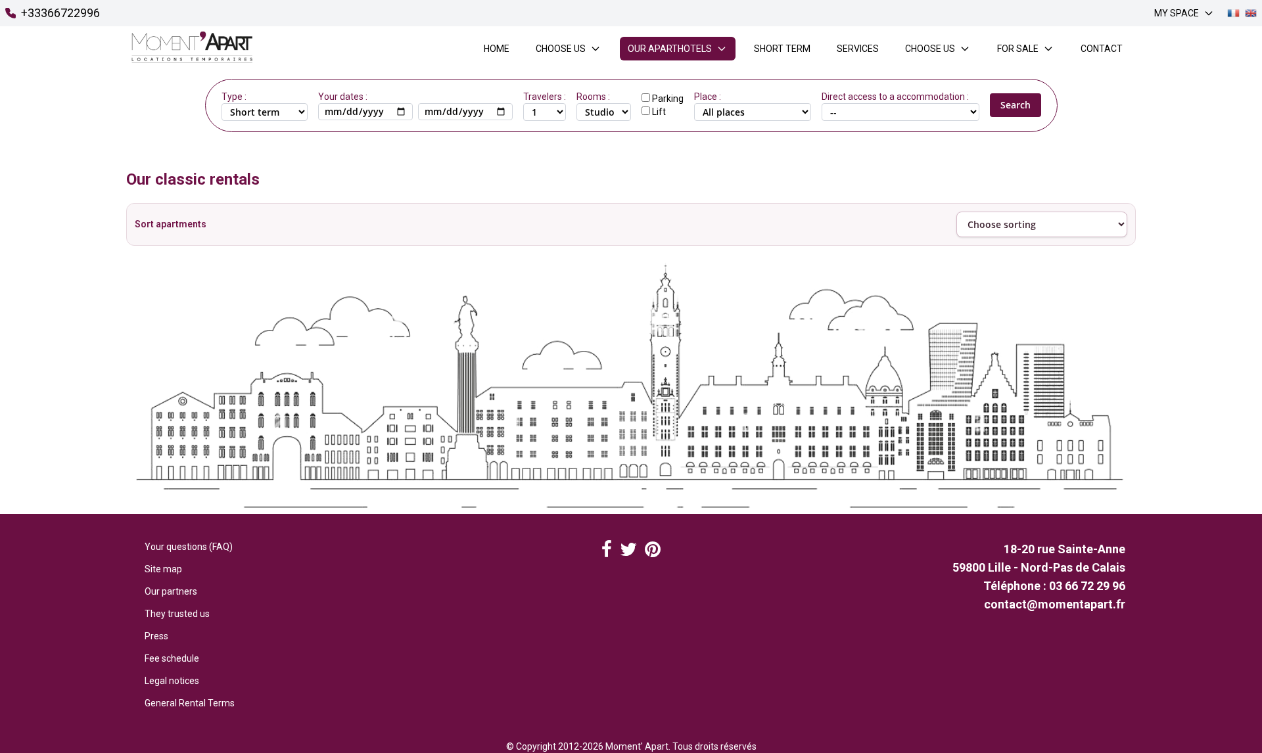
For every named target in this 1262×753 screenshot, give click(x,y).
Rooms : (593, 96)
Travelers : (544, 96)
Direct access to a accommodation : (895, 96)
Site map (163, 569)
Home (496, 48)
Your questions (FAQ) (189, 546)
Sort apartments (170, 224)
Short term (782, 48)
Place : (707, 96)
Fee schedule (172, 658)
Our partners (171, 591)
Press (156, 636)
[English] (1251, 13)
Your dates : (342, 96)
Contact (1102, 48)
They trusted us (177, 613)
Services (858, 48)
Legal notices (172, 680)
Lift (659, 111)
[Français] (1233, 13)
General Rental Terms (190, 703)
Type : (234, 96)
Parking (668, 98)
